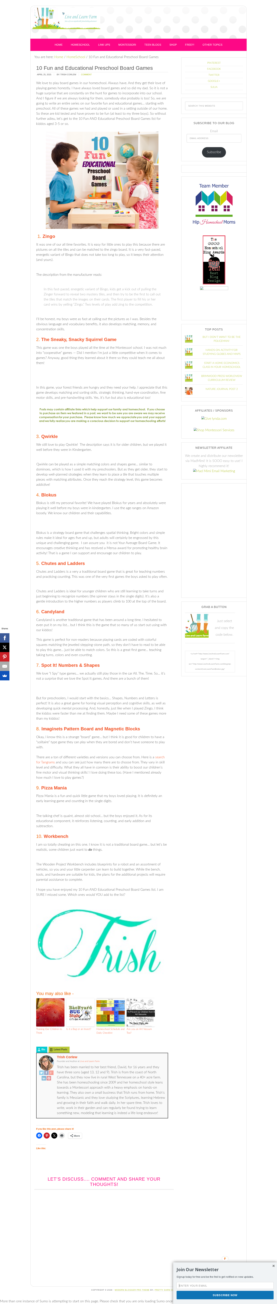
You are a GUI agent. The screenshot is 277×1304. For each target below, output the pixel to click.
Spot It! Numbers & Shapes (70, 665)
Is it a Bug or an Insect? (78, 1029)
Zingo (49, 236)
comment (86, 74)
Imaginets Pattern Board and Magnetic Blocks (90, 728)
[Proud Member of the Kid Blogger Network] (214, 289)
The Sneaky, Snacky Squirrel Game (78, 339)
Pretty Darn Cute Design (170, 1290)
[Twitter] (41, 1073)
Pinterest (214, 63)
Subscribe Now (225, 1295)
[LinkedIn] (44, 1078)
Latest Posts (60, 1049)
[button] (225, 1270)
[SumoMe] (4, 675)
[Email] (4, 666)
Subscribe (214, 152)
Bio (43, 1049)
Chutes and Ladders (63, 563)
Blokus (48, 494)
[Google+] (51, 1073)
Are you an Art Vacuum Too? (139, 1031)
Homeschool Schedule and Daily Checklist (110, 1031)
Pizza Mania (54, 787)
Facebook (214, 69)
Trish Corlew (67, 1057)
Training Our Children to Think (49, 1031)
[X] (4, 647)
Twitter (214, 75)
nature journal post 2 (222, 389)
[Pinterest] (49, 1078)
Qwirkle (49, 436)
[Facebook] (46, 1073)
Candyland (52, 611)
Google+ (214, 81)
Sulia (213, 87)
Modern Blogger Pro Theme (132, 1290)
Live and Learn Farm (66, 23)
